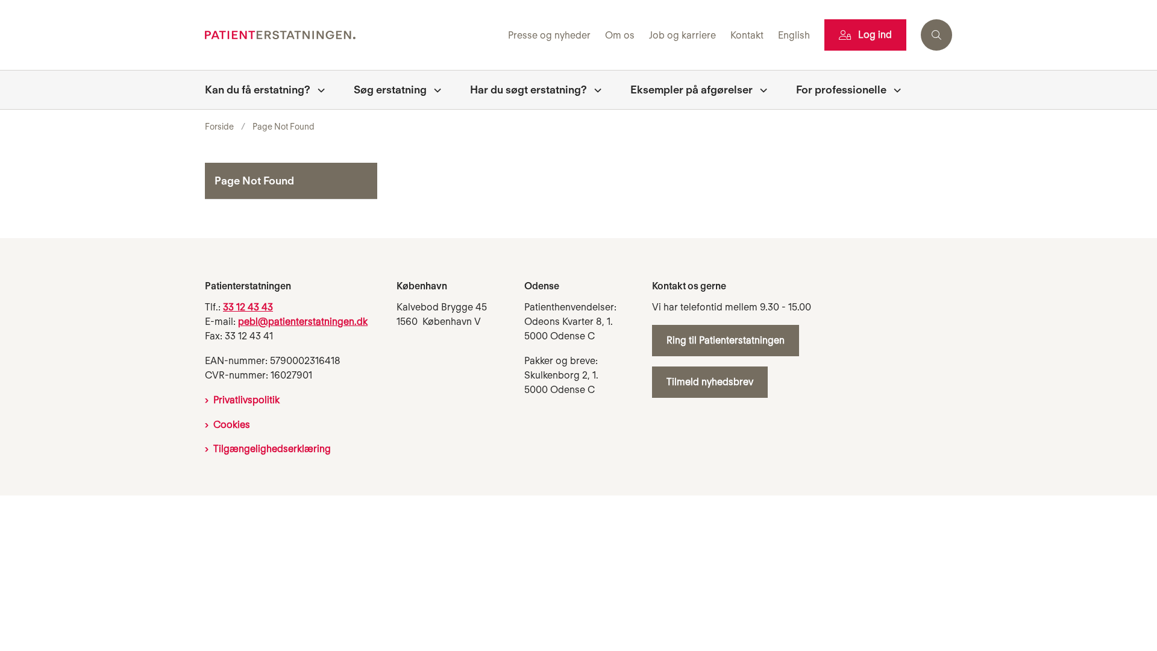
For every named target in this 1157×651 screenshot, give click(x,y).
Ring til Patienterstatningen (725, 340)
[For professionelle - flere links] (893, 90)
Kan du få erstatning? (257, 89)
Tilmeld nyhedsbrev (709, 382)
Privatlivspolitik (246, 400)
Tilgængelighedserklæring (272, 448)
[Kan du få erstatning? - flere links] (317, 90)
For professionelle (841, 89)
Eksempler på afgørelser (691, 89)
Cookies (231, 424)
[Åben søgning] (936, 35)
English (794, 36)
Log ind (875, 34)
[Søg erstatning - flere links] (434, 90)
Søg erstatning (390, 89)
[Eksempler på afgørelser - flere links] (760, 90)
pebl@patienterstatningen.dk (303, 321)
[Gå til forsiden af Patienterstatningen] (353, 35)
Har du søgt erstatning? (528, 89)
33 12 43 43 (248, 307)
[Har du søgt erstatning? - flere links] (594, 90)
